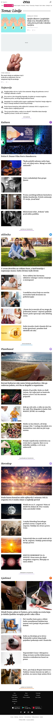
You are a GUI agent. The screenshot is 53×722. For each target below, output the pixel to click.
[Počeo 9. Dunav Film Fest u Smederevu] (26, 139)
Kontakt (41, 716)
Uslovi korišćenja (27, 716)
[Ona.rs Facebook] (21, 712)
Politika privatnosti (35, 716)
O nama (11, 716)
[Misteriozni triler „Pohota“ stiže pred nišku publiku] (11, 218)
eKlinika (6, 234)
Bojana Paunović (34, 27)
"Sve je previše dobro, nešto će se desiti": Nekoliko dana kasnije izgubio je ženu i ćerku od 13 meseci (24, 112)
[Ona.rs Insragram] (28, 712)
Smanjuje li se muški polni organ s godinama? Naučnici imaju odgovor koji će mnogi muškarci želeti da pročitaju (26, 102)
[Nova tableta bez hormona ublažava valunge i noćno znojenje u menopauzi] (11, 282)
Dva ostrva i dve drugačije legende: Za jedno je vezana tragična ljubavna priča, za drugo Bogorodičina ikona (23, 97)
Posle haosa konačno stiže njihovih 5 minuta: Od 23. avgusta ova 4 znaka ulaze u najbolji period (24, 107)
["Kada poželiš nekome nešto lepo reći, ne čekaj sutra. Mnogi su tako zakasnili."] (11, 168)
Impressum (21, 716)
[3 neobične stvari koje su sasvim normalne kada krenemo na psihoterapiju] (11, 299)
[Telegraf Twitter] (24, 712)
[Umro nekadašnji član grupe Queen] (11, 184)
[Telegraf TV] (32, 712)
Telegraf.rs (4, 2)
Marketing (16, 716)
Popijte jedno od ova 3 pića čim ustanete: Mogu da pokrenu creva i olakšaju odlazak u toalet (25, 92)
